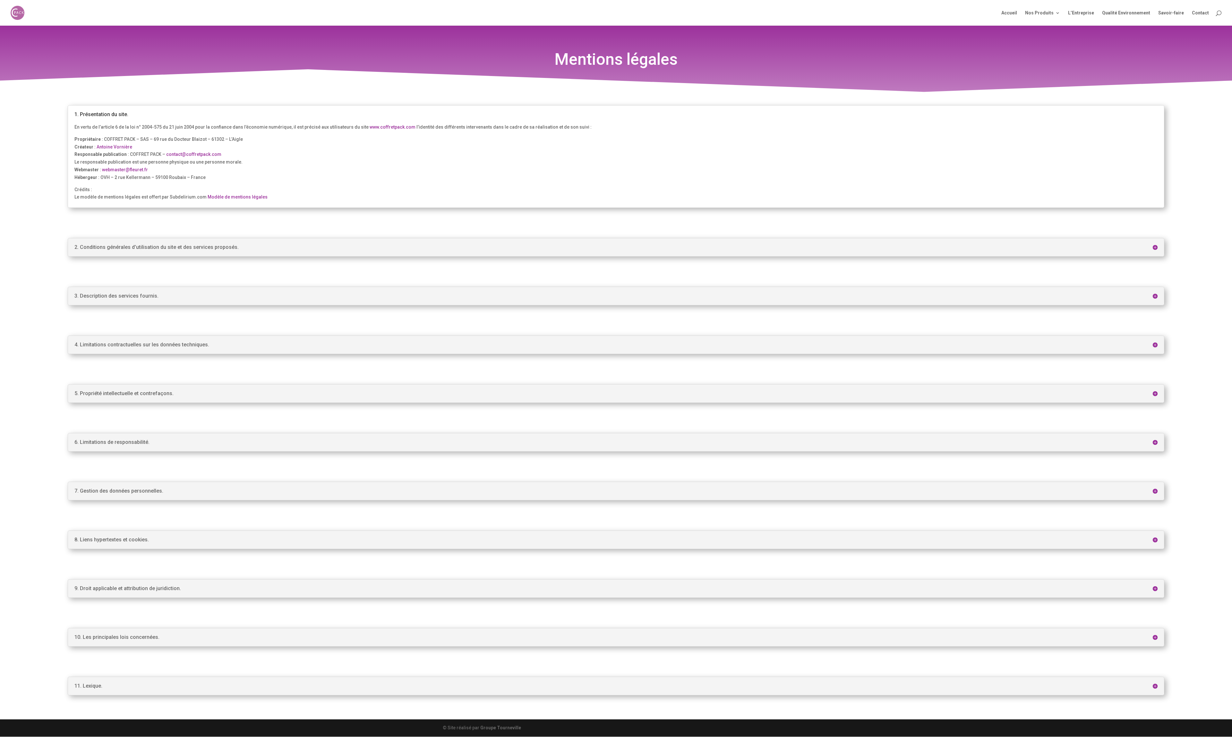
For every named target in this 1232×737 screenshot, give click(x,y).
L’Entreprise (1081, 13)
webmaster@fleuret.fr (125, 169)
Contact (1200, 13)
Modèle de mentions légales (238, 196)
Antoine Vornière (114, 146)
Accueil (1009, 13)
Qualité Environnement (1126, 13)
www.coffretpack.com (392, 127)
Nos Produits (1039, 13)
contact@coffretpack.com (193, 154)
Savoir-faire (1171, 13)
